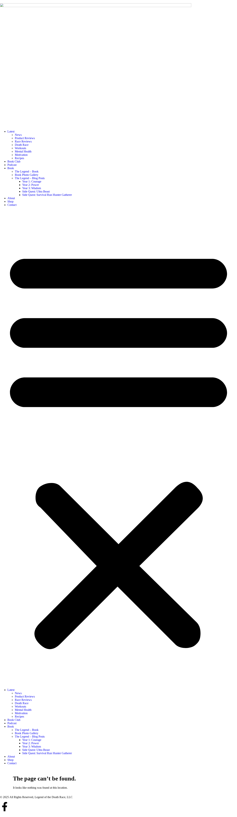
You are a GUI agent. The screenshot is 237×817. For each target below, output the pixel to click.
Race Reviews (23, 141)
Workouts (20, 148)
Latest (10, 131)
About (11, 198)
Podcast (11, 164)
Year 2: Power (30, 184)
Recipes (19, 158)
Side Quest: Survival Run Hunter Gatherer (47, 194)
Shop (10, 201)
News (18, 134)
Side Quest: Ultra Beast (36, 191)
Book (10, 168)
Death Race (22, 144)
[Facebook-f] (4, 806)
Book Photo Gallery (26, 174)
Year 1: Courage (31, 181)
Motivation (21, 154)
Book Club (13, 161)
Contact (11, 204)
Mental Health (23, 151)
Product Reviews (25, 138)
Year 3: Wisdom (31, 188)
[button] (118, 447)
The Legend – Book (27, 171)
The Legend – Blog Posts (30, 178)
